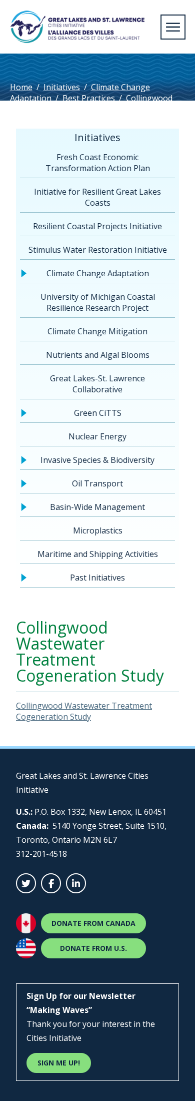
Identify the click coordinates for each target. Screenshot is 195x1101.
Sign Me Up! (59, 1062)
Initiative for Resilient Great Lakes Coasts (97, 197)
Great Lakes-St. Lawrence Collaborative (97, 384)
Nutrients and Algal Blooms (98, 354)
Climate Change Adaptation (97, 273)
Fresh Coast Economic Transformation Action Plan (98, 163)
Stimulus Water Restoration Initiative (97, 249)
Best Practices (88, 98)
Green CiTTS (98, 412)
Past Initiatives (97, 577)
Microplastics (97, 530)
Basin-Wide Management (97, 506)
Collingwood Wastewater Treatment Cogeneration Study (84, 711)
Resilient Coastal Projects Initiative (97, 226)
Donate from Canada (94, 923)
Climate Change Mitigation (98, 331)
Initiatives (62, 87)
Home (21, 87)
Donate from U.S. (93, 948)
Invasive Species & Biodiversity (97, 459)
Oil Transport (97, 483)
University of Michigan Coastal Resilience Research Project (97, 302)
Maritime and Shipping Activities (98, 554)
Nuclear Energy (97, 436)
